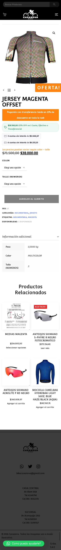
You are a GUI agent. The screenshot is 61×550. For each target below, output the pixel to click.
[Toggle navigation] (49, 14)
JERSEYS (33, 213)
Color (6, 160)
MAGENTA (32, 217)
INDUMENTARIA (21, 213)
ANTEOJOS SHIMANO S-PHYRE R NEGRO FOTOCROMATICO (45, 337)
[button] (54, 33)
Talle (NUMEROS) (12, 177)
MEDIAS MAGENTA (16, 334)
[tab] (30, 236)
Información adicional (16, 236)
